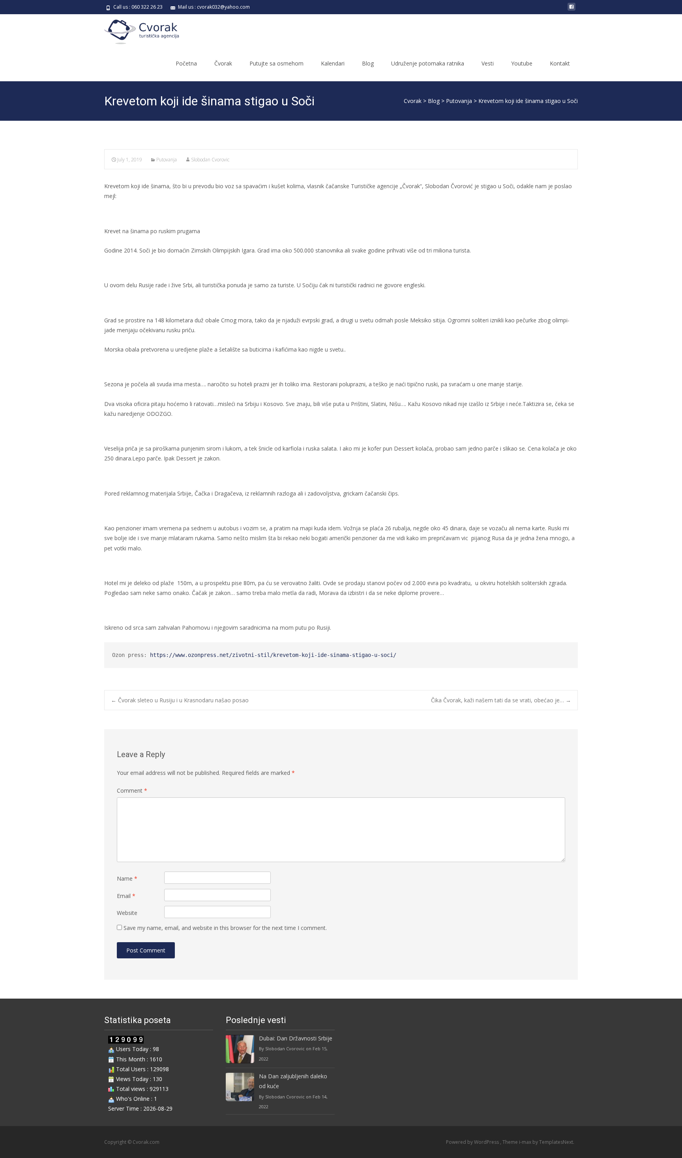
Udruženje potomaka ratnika (427, 63)
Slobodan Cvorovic (210, 159)
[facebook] (571, 9)
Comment (132, 790)
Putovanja (166, 159)
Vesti (488, 63)
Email (126, 896)
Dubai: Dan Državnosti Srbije (295, 1038)
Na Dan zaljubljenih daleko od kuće (293, 1081)
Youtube (521, 63)
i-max (525, 1142)
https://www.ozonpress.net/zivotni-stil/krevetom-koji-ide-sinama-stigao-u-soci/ (273, 655)
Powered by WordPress (473, 1142)
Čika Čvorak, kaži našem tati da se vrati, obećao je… (501, 700)
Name (127, 878)
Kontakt (560, 63)
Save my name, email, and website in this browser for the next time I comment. (225, 928)
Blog (368, 63)
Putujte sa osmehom (276, 63)
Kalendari (333, 63)
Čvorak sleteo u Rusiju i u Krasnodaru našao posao (180, 700)
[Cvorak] (141, 30)
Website (127, 913)
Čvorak (223, 63)
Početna (186, 63)
